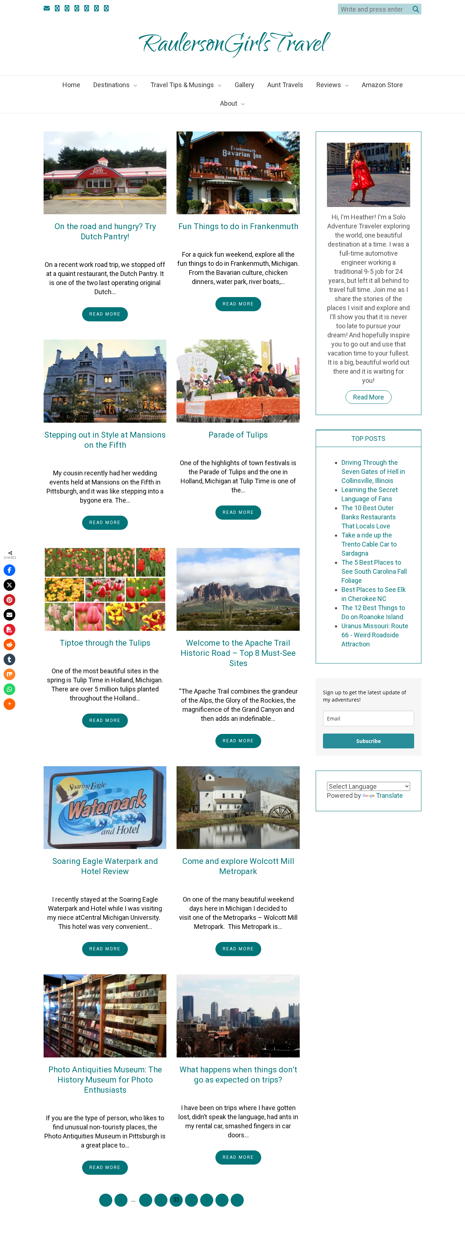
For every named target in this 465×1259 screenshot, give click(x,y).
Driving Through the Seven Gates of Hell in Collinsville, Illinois (373, 471)
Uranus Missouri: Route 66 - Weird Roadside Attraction (374, 635)
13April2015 (93, 1103)
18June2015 (93, 656)
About (228, 103)
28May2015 (226, 676)
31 (146, 1200)
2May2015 (226, 884)
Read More (105, 314)
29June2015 (226, 239)
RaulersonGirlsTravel (232, 46)
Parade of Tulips (238, 434)
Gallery (244, 85)
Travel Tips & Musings (182, 85)
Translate (389, 795)
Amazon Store (382, 85)
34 (191, 1200)
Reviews (328, 85)
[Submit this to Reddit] (9, 644)
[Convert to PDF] (9, 629)
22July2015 (93, 249)
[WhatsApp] (9, 689)
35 (207, 1200)
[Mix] (9, 674)
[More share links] (9, 704)
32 (161, 1200)
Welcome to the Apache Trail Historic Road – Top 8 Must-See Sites (238, 653)
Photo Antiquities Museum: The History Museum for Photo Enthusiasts (105, 1079)
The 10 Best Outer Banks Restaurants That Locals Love (368, 517)
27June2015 (93, 458)
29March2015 (226, 1093)
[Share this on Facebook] (9, 570)
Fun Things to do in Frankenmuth (238, 226)
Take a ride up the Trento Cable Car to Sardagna (369, 544)
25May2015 (93, 884)
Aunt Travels (285, 85)
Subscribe (368, 741)
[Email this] (9, 615)
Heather (128, 249)
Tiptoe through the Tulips (105, 642)
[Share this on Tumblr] (9, 659)
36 (222, 1200)
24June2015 (226, 448)
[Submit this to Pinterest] (9, 600)
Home (71, 85)
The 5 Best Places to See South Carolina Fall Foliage (374, 571)
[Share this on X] (9, 585)
